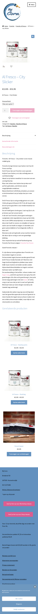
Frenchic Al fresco (21, 26)
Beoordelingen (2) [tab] (8, 147)
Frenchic (11, 26)
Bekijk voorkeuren (19, 609)
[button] (35, 587)
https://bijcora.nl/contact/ (11, 490)
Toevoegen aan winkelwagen (22, 110)
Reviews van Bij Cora (9, 556)
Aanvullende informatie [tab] (10, 141)
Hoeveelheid (6, 101)
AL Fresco (8, 126)
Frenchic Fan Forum (26, 243)
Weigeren (19, 604)
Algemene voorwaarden (10, 560)
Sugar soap (6, 275)
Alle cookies (19, 599)
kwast (26, 280)
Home (6, 26)
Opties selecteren (19, 353)
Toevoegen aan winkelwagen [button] (19, 454)
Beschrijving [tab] (6, 135)
